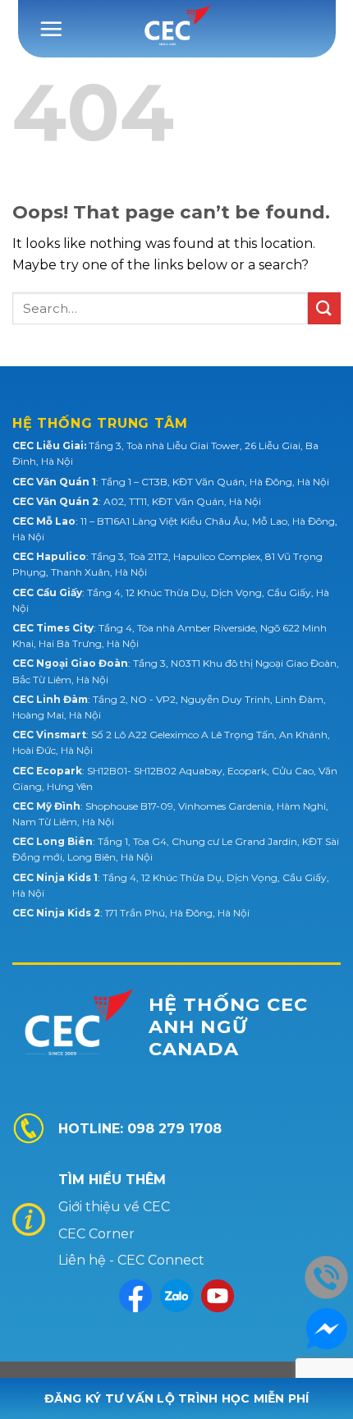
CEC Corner (96, 1234)
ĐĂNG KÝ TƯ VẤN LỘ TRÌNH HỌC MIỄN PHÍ (176, 1398)
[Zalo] (176, 1295)
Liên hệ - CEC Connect (131, 1260)
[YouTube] (217, 1295)
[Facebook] (135, 1295)
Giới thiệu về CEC (114, 1207)
